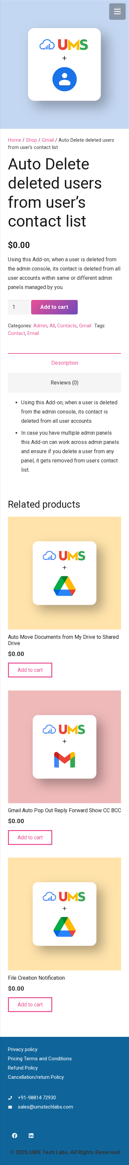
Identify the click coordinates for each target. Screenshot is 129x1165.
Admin (40, 326)
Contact (16, 333)
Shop (31, 140)
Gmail (48, 140)
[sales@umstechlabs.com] (13, 1106)
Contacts (67, 326)
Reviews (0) (64, 383)
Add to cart (54, 307)
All (52, 326)
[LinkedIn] (31, 1135)
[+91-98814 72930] (13, 1097)
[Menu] (117, 11)
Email (33, 333)
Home (14, 140)
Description (64, 363)
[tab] (64, 363)
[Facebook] (14, 1135)
